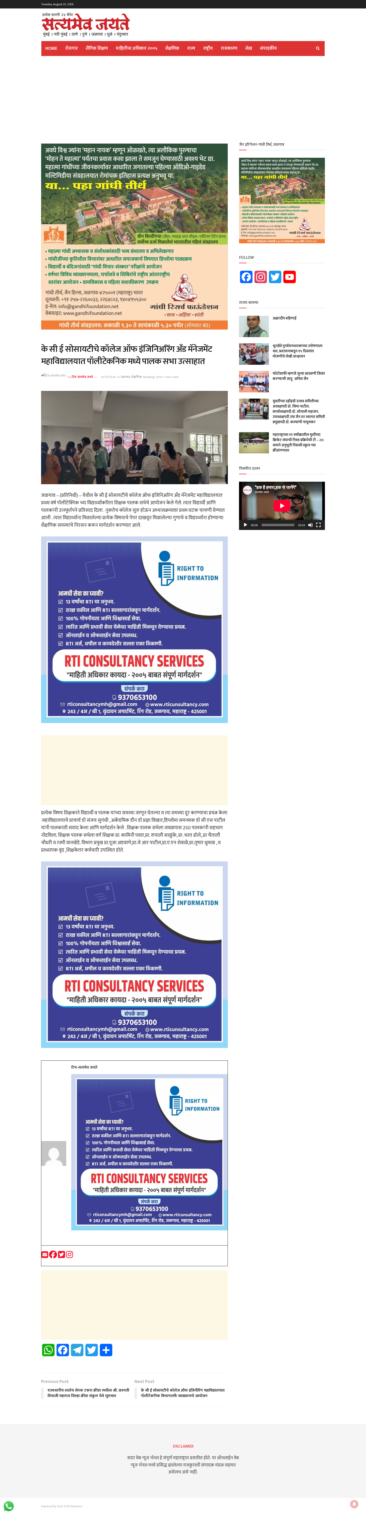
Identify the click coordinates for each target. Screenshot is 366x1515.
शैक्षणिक (172, 48)
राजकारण (229, 48)
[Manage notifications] (354, 1504)
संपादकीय (268, 48)
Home (51, 48)
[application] (282, 506)
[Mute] (310, 524)
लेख (248, 48)
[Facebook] (53, 1256)
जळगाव (125, 377)
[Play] (245, 524)
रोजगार (71, 48)
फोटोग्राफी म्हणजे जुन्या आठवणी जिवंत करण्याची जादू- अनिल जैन (299, 376)
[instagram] (69, 1256)
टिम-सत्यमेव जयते (82, 377)
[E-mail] (45, 1256)
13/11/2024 (108, 377)
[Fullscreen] (318, 524)
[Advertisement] (183, 98)
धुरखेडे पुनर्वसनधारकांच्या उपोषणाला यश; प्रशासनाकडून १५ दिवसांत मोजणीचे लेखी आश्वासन (297, 351)
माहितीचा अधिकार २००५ (136, 48)
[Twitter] (62, 1256)
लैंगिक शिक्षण (97, 48)
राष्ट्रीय (208, 48)
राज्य (191, 48)
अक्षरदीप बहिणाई (285, 318)
